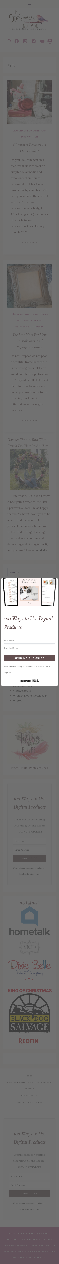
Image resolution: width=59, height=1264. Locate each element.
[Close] (54, 582)
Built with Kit (29, 680)
